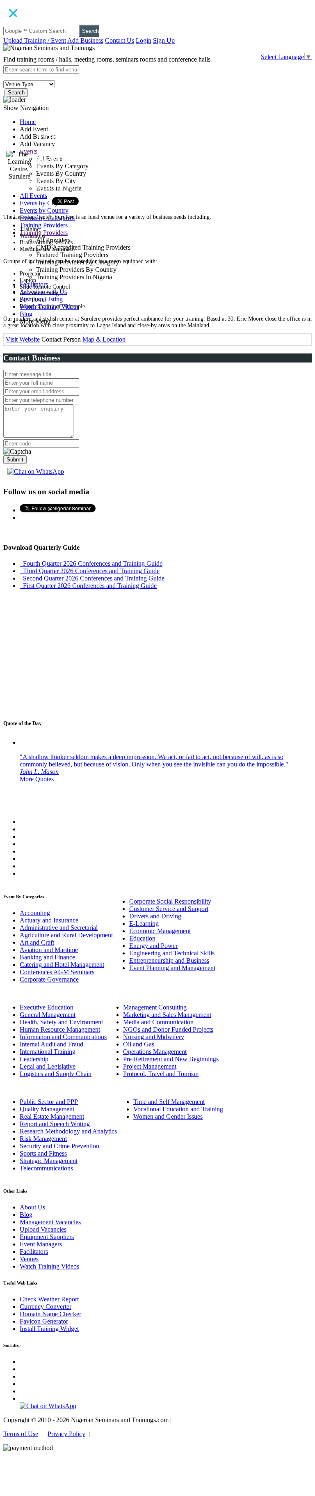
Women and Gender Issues (168, 1116)
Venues (29, 1258)
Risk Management (43, 1138)
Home (28, 121)
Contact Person (61, 339)
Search (90, 31)
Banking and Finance (47, 957)
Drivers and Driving (155, 916)
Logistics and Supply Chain (55, 1073)
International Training (47, 1051)
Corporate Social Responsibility (170, 901)
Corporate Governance (49, 979)
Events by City (39, 203)
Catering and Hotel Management (62, 964)
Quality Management (47, 1109)
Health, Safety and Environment (61, 1022)
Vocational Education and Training (178, 1109)
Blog (26, 313)
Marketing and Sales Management (167, 1014)
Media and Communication (158, 1022)
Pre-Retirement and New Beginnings (171, 1058)
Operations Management (155, 1051)
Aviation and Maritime (49, 949)
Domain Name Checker (50, 1313)
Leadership (34, 1058)
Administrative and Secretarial (59, 927)
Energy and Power (153, 945)
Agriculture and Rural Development (66, 935)
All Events (33, 195)
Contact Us (119, 40)
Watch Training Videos (49, 1266)
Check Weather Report (49, 1299)
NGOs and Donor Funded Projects (168, 1029)
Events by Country (44, 210)
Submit (15, 460)
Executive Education (46, 1007)
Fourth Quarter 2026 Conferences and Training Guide (91, 563)
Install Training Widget (49, 1328)
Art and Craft (37, 942)
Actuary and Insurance (49, 920)
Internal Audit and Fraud (51, 1044)
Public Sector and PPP (49, 1101)
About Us (32, 1207)
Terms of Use (20, 1433)
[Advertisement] (157, 653)
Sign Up (164, 40)
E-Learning (144, 923)
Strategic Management (49, 1160)
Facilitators (34, 1251)
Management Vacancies (50, 1221)
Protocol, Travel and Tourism (161, 1073)
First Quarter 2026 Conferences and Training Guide (88, 585)
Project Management (149, 1066)
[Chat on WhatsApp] (35, 471)
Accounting (35, 912)
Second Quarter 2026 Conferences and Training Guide (92, 578)
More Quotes (37, 779)
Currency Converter (45, 1306)
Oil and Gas (138, 1044)
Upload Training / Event (34, 40)
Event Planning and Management (172, 967)
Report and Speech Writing (55, 1123)
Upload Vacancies (43, 1229)
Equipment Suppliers (47, 1236)
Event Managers (41, 1244)
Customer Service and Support (168, 908)
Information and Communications (63, 1036)
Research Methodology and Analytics (68, 1131)
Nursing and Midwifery (153, 1036)
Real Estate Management (52, 1116)
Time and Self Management (169, 1101)
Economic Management (160, 930)
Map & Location (104, 339)
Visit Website (23, 339)
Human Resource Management (60, 1029)
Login (143, 40)
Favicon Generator (44, 1321)
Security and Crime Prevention (59, 1146)
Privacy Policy (66, 1433)
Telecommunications (46, 1168)
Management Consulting (155, 1007)
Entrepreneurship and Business (169, 960)
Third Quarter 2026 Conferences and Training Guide (90, 570)
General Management (47, 1014)
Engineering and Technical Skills (172, 953)
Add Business (85, 40)
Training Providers (44, 225)
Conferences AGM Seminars (57, 971)
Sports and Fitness (43, 1153)
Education (142, 938)
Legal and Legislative (47, 1066)
